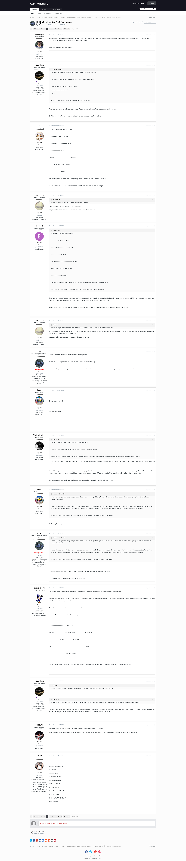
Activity (44, 9)
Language (88, 856)
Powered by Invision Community (93, 858)
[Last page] (68, 29)
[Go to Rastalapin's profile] (39, 45)
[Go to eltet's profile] (32, 23)
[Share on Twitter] (31, 840)
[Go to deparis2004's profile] (39, 598)
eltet (39, 25)
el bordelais (39, 226)
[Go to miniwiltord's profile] (39, 75)
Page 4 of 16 (75, 29)
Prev (35, 28)
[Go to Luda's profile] (39, 400)
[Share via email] (52, 840)
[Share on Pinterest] (55, 840)
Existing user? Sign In (139, 3)
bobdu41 (39, 725)
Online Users (47, 13)
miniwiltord (39, 65)
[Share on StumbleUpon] (49, 840)
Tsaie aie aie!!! (39, 435)
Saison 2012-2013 (60, 25)
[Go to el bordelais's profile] (39, 236)
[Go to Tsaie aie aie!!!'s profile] (39, 445)
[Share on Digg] (40, 840)
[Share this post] (154, 34)
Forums (32, 13)
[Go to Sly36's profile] (39, 766)
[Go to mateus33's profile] (39, 205)
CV (39, 125)
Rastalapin (39, 34)
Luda (39, 390)
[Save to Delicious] (43, 840)
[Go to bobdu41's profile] (39, 735)
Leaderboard (58, 13)
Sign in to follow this (137, 22)
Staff (39, 13)
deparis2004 (39, 588)
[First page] (31, 29)
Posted (56, 34)
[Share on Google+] (37, 840)
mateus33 (39, 195)
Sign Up (151, 3)
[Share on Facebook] (34, 840)
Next (65, 28)
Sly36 (39, 755)
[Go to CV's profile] (39, 136)
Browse (34, 9)
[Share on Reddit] (46, 840)
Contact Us (97, 856)
